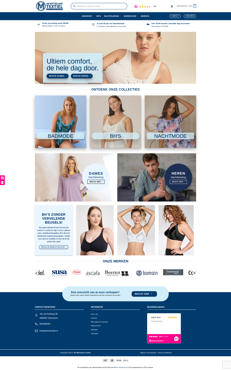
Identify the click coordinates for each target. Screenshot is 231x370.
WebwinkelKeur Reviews (116, 367)
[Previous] (36, 273)
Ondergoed (130, 16)
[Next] (194, 273)
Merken (145, 16)
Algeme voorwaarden (148, 353)
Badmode (87, 16)
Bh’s (98, 16)
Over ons (94, 314)
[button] (172, 6)
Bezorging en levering (99, 322)
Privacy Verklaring (165, 353)
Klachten (94, 330)
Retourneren (96, 326)
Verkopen (94, 333)
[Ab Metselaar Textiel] (50, 6)
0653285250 (44, 324)
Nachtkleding (111, 16)
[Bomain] (145, 272)
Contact (94, 318)
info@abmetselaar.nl (48, 331)
